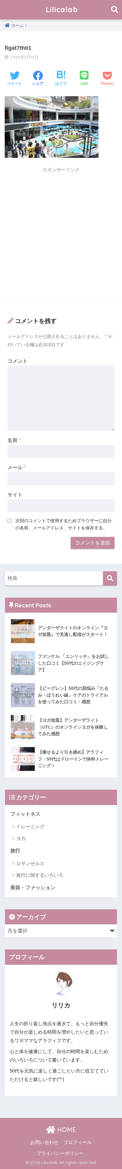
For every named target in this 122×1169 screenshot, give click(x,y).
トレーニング (30, 826)
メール (17, 467)
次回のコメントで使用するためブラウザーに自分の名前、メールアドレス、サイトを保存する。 (63, 524)
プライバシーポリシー (60, 1153)
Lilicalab (62, 9)
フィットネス (25, 814)
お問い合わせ (44, 1142)
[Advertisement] (61, 237)
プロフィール (78, 1142)
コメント (18, 361)
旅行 (15, 850)
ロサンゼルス (30, 863)
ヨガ (21, 838)
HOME (65, 1130)
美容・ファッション (32, 887)
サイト (15, 494)
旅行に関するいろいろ (39, 875)
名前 (14, 440)
